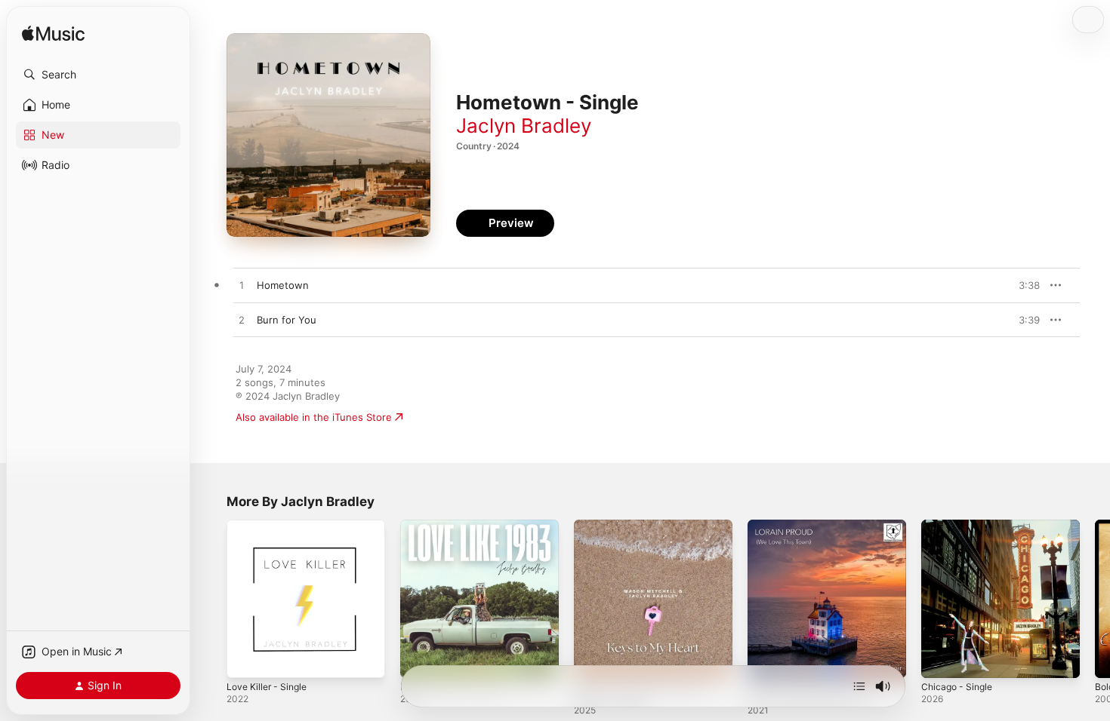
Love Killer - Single (270, 526)
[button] (98, 74)
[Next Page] (1094, 598)
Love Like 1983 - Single (455, 526)
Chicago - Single (959, 526)
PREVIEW (1023, 285)
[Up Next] (859, 686)
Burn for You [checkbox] (286, 320)
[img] (53, 34)
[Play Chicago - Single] (940, 659)
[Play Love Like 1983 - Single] (419, 659)
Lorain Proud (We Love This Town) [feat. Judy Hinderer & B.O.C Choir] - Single (816, 538)
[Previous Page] (211, 598)
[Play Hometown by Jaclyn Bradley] (242, 286)
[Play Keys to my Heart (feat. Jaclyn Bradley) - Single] (592, 659)
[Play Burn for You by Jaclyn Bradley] (242, 320)
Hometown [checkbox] (283, 285)
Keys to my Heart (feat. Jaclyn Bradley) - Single (645, 532)
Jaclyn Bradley (523, 125)
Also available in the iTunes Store (314, 417)
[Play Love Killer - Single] (245, 659)
